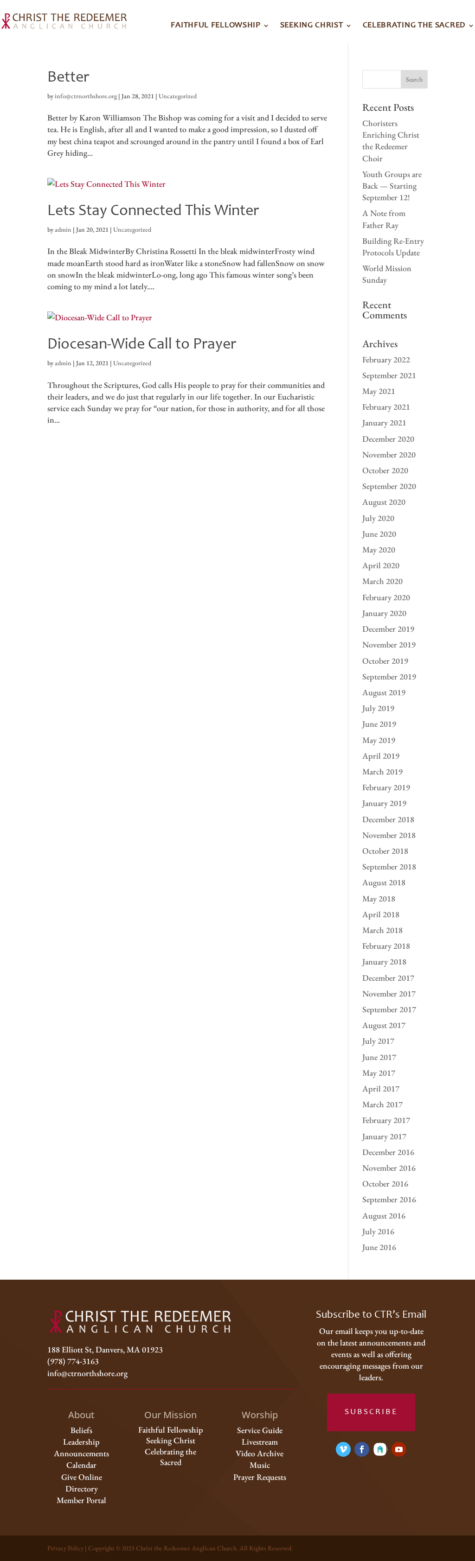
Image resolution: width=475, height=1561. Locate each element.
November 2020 (389, 454)
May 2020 (378, 549)
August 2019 (383, 692)
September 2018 (389, 866)
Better (68, 78)
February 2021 (386, 406)
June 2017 (379, 1057)
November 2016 (389, 1167)
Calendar (81, 1464)
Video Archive (259, 1453)
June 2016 (379, 1247)
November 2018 (389, 835)
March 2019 (382, 771)
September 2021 (389, 375)
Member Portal (81, 1500)
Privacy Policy (65, 1548)
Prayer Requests (259, 1477)
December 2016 (388, 1152)
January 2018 (384, 961)
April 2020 (380, 565)
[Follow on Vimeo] (343, 1449)
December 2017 (388, 977)
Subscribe (371, 1412)
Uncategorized (178, 96)
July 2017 (378, 1040)
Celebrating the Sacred (414, 25)
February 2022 (386, 359)
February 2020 (386, 597)
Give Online (81, 1477)
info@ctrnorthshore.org (86, 96)
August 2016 (383, 1215)
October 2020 (385, 470)
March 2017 (382, 1104)
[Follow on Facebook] (361, 1449)
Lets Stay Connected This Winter (153, 211)
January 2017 (384, 1136)
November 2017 (389, 993)
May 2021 (378, 391)
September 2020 (389, 486)
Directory (81, 1488)
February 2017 (386, 1120)
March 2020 (382, 581)
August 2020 (383, 501)
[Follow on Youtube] (399, 1449)
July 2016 (378, 1231)
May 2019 (378, 740)
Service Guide (259, 1430)
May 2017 (378, 1072)
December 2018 (388, 819)
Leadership (81, 1441)
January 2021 (384, 422)
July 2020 (378, 518)
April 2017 (380, 1088)
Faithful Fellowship (215, 25)
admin (63, 229)
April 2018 (380, 914)
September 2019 (389, 676)
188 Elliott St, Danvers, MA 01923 (105, 1349)
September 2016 (389, 1199)
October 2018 (385, 850)
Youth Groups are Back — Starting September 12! (392, 186)
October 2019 (385, 660)
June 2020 (379, 533)
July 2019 (378, 708)
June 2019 (379, 723)
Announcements (81, 1453)
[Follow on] (380, 1449)
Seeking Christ (311, 25)
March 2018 (382, 930)
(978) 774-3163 (73, 1361)
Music (260, 1464)
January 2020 (384, 613)
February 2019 (386, 787)
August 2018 (383, 882)
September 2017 (389, 1009)
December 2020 (388, 438)
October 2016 (385, 1183)
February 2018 (386, 945)
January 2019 (384, 803)
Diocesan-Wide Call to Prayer (141, 345)
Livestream (260, 1441)
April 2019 (380, 755)
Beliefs (81, 1430)
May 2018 (378, 898)
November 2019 (389, 644)
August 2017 (383, 1025)
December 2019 (388, 628)
